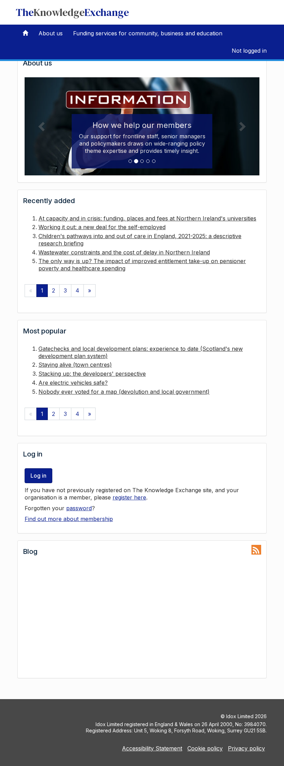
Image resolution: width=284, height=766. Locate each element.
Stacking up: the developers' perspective (92, 373)
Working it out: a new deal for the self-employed (102, 227)
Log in (38, 475)
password (79, 508)
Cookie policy (205, 748)
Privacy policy (246, 748)
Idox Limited (240, 716)
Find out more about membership (69, 518)
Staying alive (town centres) (75, 364)
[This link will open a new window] (256, 550)
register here (129, 497)
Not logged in (249, 50)
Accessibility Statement (152, 748)
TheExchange (72, 12)
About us (50, 33)
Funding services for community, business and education (147, 33)
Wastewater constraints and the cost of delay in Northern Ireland (124, 252)
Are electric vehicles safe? (73, 382)
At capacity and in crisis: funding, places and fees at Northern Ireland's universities (147, 218)
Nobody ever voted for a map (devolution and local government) (124, 391)
